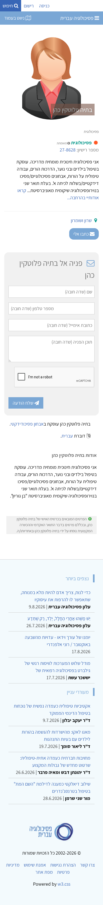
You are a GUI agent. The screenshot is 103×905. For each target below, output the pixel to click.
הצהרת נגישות (63, 865)
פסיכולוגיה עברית (77, 18)
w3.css (64, 884)
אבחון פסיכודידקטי (27, 424)
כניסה (44, 6)
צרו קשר (87, 865)
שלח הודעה (23, 403)
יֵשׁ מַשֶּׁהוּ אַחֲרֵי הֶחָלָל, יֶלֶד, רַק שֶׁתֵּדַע (58, 618)
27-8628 (68, 150)
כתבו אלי (81, 234)
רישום (29, 6)
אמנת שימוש (35, 865)
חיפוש (8, 6)
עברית (67, 436)
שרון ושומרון (81, 220)
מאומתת (62, 143)
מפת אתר (44, 872)
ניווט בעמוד (15, 18)
